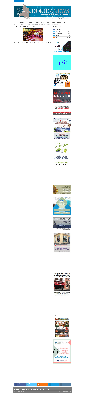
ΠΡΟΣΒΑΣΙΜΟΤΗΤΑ (36, 389)
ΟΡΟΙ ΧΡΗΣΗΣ (16, 389)
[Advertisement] (10, 40)
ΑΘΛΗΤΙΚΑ (53, 22)
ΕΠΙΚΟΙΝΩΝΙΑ (42, 389)
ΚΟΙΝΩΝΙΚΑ (37, 22)
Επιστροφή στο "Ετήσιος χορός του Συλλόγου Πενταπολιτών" (26, 26)
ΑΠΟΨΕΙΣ (64, 22)
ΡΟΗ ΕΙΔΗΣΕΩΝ (22, 22)
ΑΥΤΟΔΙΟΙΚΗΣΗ (29, 22)
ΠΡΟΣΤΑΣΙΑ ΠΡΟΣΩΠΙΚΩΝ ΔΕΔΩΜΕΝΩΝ (26, 389)
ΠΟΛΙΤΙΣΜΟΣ (59, 22)
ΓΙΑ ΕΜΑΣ (47, 389)
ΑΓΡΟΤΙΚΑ (47, 22)
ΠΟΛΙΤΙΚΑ (42, 22)
